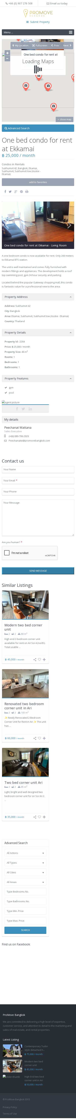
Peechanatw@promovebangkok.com (29, 440)
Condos (6, 164)
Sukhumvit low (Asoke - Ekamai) (21, 172)
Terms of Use (10, 1113)
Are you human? (12, 542)
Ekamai (33, 168)
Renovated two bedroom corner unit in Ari (24, 706)
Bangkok (23, 168)
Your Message (12, 502)
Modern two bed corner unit (23, 627)
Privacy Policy (10, 1107)
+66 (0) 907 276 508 (20, 3)
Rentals (20, 164)
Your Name (10, 469)
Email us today (58, 3)
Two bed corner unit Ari (23, 782)
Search (25, 930)
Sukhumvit (8, 171)
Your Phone (10, 491)
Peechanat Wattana (25, 404)
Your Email (10, 480)
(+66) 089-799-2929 (19, 436)
